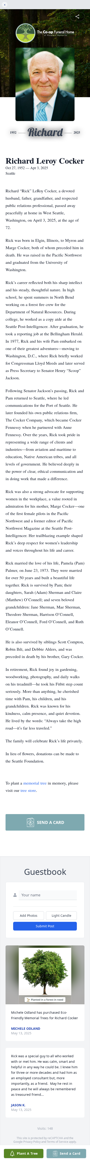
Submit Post (45, 926)
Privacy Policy (32, 1142)
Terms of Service (57, 1142)
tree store (28, 790)
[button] (45, 974)
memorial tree (35, 783)
